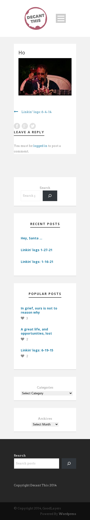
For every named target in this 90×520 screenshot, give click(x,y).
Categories (45, 387)
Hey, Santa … (31, 238)
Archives (45, 418)
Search (45, 188)
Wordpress (67, 514)
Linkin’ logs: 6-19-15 (37, 350)
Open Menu (61, 18)
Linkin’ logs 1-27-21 (36, 250)
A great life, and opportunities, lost (36, 331)
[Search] (50, 195)
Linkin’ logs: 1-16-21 (37, 261)
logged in (40, 146)
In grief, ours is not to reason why (39, 310)
